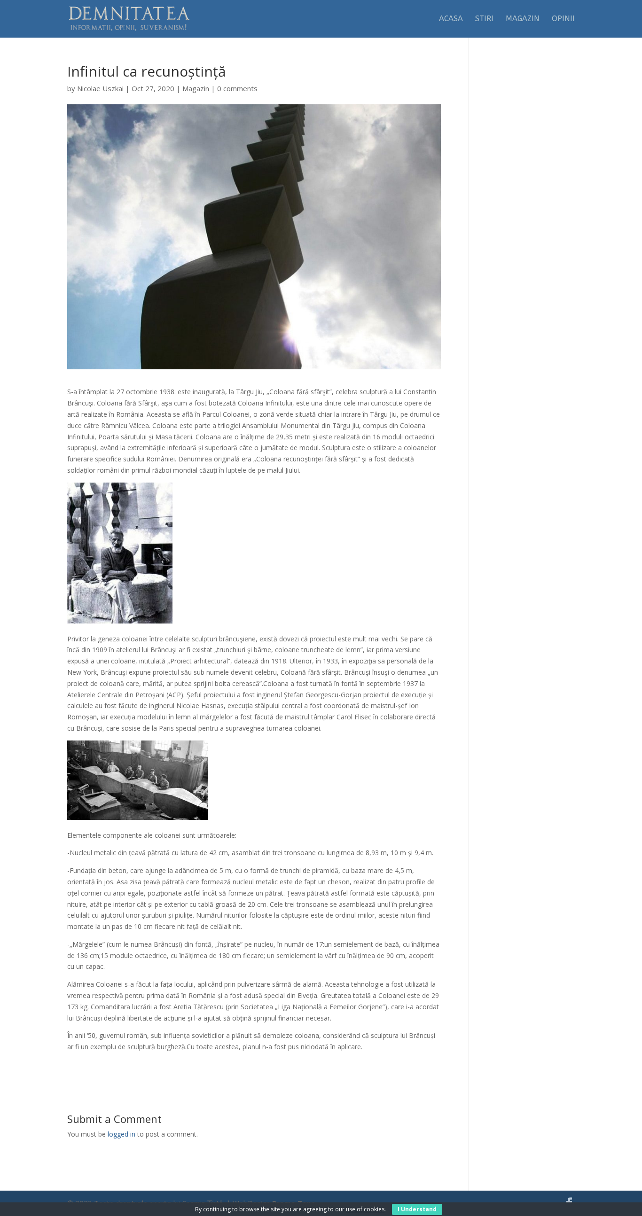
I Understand (417, 1209)
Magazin (523, 19)
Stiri (484, 19)
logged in (121, 1134)
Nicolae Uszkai (100, 88)
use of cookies (365, 1209)
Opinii (563, 19)
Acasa (451, 19)
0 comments (237, 88)
